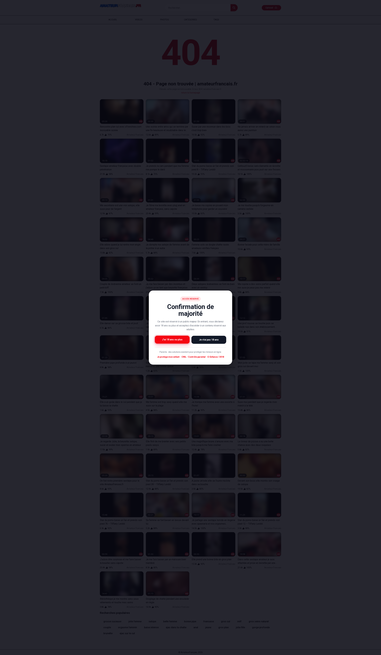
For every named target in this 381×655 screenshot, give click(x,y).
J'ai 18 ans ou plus (172, 339)
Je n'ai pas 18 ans (209, 339)
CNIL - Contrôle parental (194, 357)
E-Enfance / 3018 (216, 357)
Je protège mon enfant (168, 357)
